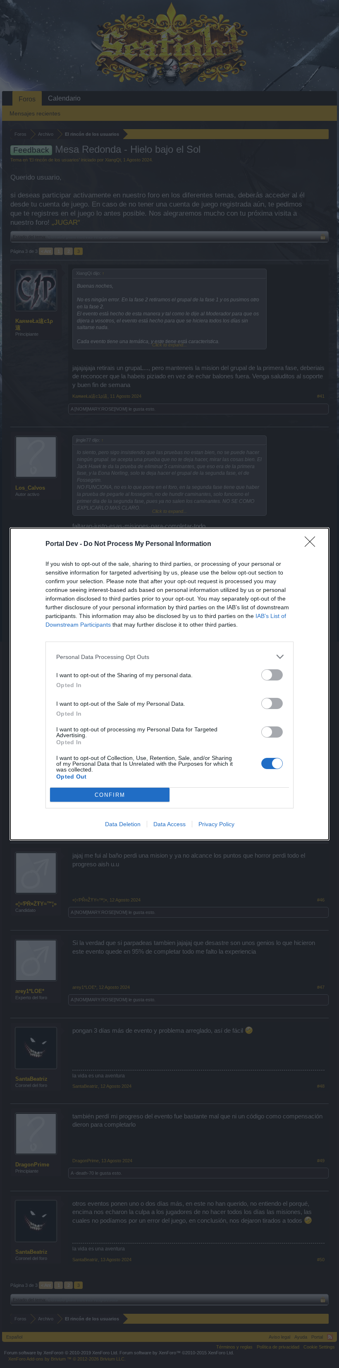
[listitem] (169, 656)
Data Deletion (123, 824)
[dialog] (169, 684)
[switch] (272, 674)
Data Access (169, 824)
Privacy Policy (216, 824)
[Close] (312, 544)
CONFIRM (110, 795)
